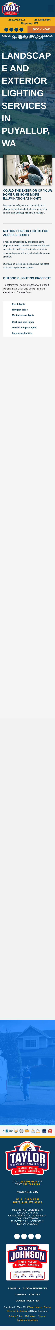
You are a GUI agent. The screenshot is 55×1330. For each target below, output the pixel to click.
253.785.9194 (31, 1184)
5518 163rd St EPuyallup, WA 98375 (27, 1201)
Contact (34, 1294)
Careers (20, 1294)
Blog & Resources (35, 1288)
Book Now (41, 29)
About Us (14, 1288)
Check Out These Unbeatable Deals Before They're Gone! (27, 37)
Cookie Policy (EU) (27, 1301)
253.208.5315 (28, 1181)
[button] (50, 8)
